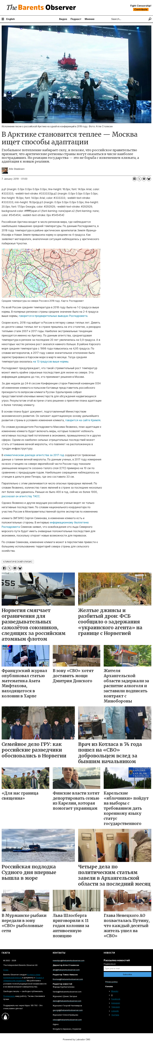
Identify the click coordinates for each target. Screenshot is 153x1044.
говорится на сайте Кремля (82, 420)
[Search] (150, 19)
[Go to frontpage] (42, 7)
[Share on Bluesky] (149, 179)
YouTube (115, 1015)
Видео (63, 19)
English (10, 19)
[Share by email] (144, 179)
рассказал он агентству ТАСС (21, 496)
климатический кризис (17, 562)
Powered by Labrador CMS (76, 1039)
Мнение (89, 19)
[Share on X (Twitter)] (139, 179)
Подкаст (76, 19)
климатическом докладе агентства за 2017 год (34, 455)
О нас (5, 970)
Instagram (115, 1003)
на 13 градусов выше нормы (50, 361)
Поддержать (9, 996)
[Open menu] (3, 19)
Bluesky (114, 991)
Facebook (115, 999)
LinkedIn (115, 1011)
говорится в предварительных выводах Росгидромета (53, 315)
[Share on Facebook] (134, 179)
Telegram (115, 1007)
